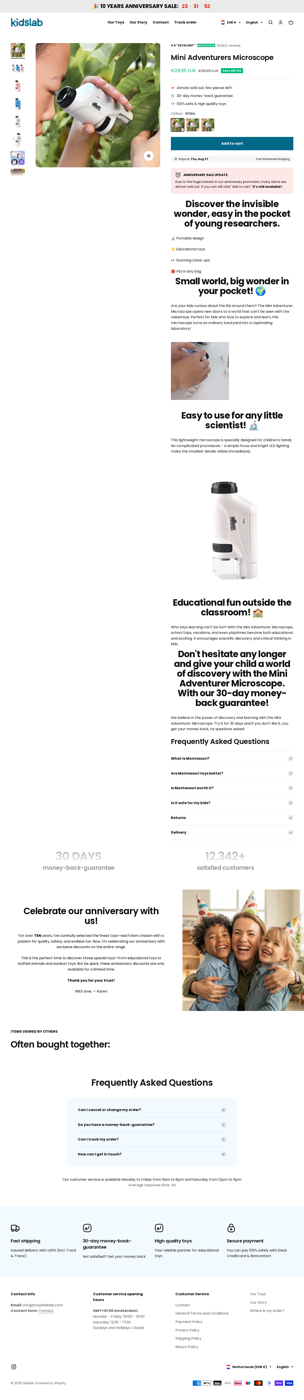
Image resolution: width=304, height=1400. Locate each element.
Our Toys (115, 22)
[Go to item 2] (18, 68)
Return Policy (186, 1346)
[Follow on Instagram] (14, 1367)
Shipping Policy (188, 1338)
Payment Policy (189, 1321)
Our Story (138, 22)
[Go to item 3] (18, 86)
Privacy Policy (187, 1330)
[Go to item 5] (18, 122)
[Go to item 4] (18, 104)
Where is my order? (267, 1310)
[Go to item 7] (18, 158)
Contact (161, 22)
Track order (185, 22)
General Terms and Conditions (202, 1313)
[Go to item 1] (18, 51)
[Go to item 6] (18, 140)
